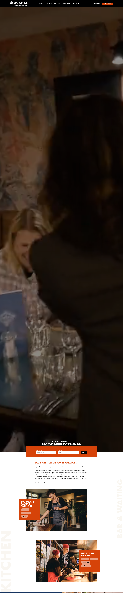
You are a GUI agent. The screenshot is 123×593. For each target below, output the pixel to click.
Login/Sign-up (107, 3)
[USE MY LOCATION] (78, 452)
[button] (40, 4)
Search (84, 452)
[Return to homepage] (19, 3)
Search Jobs (39, 450)
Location (60, 450)
